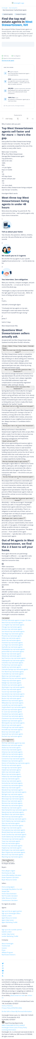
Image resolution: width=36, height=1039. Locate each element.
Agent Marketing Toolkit (9, 922)
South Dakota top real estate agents (14, 837)
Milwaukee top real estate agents (12, 703)
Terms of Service (7, 1006)
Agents (25, 346)
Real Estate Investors (8, 955)
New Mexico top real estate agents (13, 814)
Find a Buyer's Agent (8, 871)
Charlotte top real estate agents (12, 643)
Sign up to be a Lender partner (12, 930)
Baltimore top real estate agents (12, 701)
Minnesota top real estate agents (13, 797)
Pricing (15, 346)
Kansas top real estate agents (11, 781)
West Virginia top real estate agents (13, 852)
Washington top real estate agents (13, 687)
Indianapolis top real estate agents (13, 660)
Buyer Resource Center (9, 880)
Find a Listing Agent (8, 887)
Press (3, 950)
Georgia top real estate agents (12, 768)
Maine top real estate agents (11, 788)
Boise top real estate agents (11, 732)
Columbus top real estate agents (12, 663)
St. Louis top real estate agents (12, 712)
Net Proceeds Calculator (10, 896)
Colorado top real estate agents (12, 756)
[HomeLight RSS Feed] (2, 976)
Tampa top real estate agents (11, 680)
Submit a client (7, 916)
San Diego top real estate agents (12, 634)
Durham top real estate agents (12, 736)
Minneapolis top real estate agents (13, 723)
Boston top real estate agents (11, 698)
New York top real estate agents (12, 623)
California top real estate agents (12, 754)
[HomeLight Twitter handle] (3, 964)
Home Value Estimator (9, 894)
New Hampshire (13, 8)
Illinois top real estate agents (11, 774)
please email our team (17, 995)
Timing (20, 346)
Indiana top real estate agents (11, 776)
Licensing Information (9, 1030)
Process (4, 348)
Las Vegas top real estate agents (12, 645)
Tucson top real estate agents (11, 692)
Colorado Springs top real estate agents (15, 669)
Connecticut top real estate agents (13, 759)
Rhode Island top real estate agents (13, 832)
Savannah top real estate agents (12, 734)
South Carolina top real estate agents (14, 834)
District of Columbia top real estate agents (16, 763)
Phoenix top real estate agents (12, 636)
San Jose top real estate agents (12, 710)
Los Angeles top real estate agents (13, 625)
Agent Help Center (8, 920)
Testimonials (6, 946)
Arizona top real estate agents (11, 750)
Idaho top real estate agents (11, 772)
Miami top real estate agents (11, 676)
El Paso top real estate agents (11, 689)
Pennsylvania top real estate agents (13, 830)
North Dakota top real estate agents (14, 821)
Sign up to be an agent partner (12, 911)
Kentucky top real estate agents (12, 783)
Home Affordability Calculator (11, 875)
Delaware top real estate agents (12, 761)
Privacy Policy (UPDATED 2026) (12, 1008)
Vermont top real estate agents (12, 846)
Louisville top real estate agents (12, 705)
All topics (4, 346)
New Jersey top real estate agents (13, 812)
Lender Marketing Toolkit (10, 936)
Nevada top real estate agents (11, 808)
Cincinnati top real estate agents (12, 716)
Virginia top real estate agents (11, 848)
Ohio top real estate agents (11, 823)
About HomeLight (7, 944)
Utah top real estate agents (11, 843)
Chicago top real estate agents (12, 627)
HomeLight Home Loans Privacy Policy (14, 1027)
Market (10, 346)
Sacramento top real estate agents (13, 694)
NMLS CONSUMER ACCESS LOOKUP (13, 1025)
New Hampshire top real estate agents (14, 810)
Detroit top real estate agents (11, 725)
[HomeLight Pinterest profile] (3, 974)
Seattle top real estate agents (11, 667)
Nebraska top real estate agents (12, 805)
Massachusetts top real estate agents (14, 792)
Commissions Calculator (10, 900)
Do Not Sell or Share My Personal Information (17, 1011)
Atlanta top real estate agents (11, 656)
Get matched (5, 618)
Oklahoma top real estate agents (12, 825)
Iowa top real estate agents (11, 779)
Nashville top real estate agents (12, 647)
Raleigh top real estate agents (11, 683)
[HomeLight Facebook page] (3, 966)
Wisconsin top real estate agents (12, 854)
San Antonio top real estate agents (13, 631)
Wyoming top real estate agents (12, 857)
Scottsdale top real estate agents (12, 674)
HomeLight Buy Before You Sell (12, 889)
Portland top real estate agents (12, 665)
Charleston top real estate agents (13, 718)
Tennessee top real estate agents (13, 839)
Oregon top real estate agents (11, 828)
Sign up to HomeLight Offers (11, 913)
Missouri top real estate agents (12, 801)
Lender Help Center (8, 934)
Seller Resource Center (9, 898)
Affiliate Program (7, 952)
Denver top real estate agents (11, 654)
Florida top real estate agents (11, 765)
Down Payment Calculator (10, 877)
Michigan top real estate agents (12, 794)
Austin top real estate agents (11, 640)
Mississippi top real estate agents (13, 799)
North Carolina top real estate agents (14, 819)
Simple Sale (5, 891)
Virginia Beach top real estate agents (14, 707)
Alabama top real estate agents (12, 745)
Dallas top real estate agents (11, 638)
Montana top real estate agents (12, 803)
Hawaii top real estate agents (11, 770)
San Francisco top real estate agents (14, 658)
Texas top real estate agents (11, 841)
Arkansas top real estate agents (12, 752)
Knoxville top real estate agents (12, 730)
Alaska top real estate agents (11, 747)
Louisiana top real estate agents (12, 785)
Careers (4, 948)
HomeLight (5, 8)
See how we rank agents (8, 60)
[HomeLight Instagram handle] (3, 969)
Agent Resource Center (9, 918)
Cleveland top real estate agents (12, 714)
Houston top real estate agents (12, 629)
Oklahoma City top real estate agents (14, 678)
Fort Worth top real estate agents (13, 672)
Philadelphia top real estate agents (13, 649)
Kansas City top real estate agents (13, 696)
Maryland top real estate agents (12, 790)
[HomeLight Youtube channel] (3, 971)
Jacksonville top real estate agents (13, 651)
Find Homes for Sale (8, 873)
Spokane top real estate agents (12, 721)
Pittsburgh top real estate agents (13, 727)
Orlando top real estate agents (12, 685)
